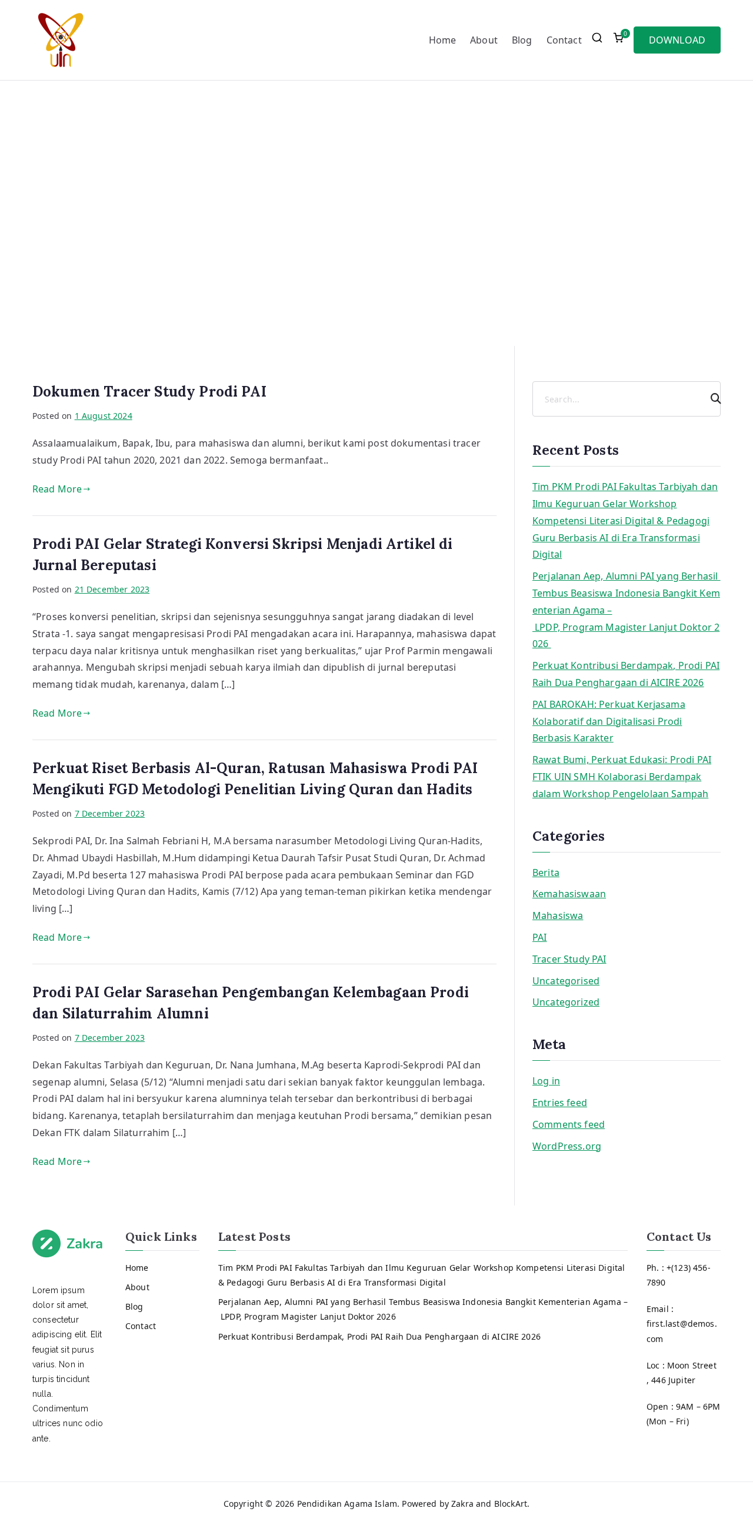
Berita (545, 872)
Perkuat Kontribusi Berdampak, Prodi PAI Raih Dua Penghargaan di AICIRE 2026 (625, 674)
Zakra (462, 1503)
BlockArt (510, 1503)
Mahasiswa (557, 915)
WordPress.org (566, 1146)
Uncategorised (565, 980)
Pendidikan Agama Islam (347, 1503)
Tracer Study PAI (569, 959)
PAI (539, 937)
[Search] (711, 399)
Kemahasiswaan (569, 893)
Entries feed (559, 1102)
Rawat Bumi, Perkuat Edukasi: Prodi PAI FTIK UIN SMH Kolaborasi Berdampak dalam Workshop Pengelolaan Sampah (621, 776)
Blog (522, 40)
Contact (564, 40)
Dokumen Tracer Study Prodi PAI (149, 391)
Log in (546, 1080)
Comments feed (568, 1124)
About (484, 40)
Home (443, 40)
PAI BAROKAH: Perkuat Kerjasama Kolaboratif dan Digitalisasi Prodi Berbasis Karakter (608, 721)
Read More (57, 488)
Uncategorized (565, 1001)
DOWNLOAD (677, 40)
